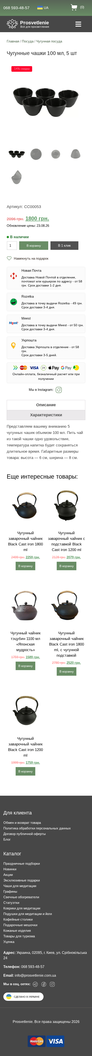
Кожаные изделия (17, 930)
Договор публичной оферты (24, 834)
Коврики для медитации (21, 908)
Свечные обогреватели (21, 897)
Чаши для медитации (19, 886)
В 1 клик (64, 245)
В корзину (34, 245)
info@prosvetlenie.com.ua (35, 975)
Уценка (8, 942)
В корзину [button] (25, 566)
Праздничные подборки (21, 863)
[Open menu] (78, 24)
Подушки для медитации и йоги (27, 914)
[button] (27, 258)
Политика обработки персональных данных (37, 828)
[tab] (46, 405)
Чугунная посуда (49, 41)
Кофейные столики (18, 919)
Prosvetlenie (34, 22)
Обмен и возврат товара (22, 823)
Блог (6, 839)
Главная (13, 41)
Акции (8, 875)
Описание (46, 405)
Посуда (27, 41)
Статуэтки (11, 903)
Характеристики (46, 415)
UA (46, 8)
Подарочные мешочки (20, 925)
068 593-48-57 (16, 8)
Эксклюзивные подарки (21, 880)
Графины (10, 891)
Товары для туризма (19, 936)
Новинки (9, 869)
